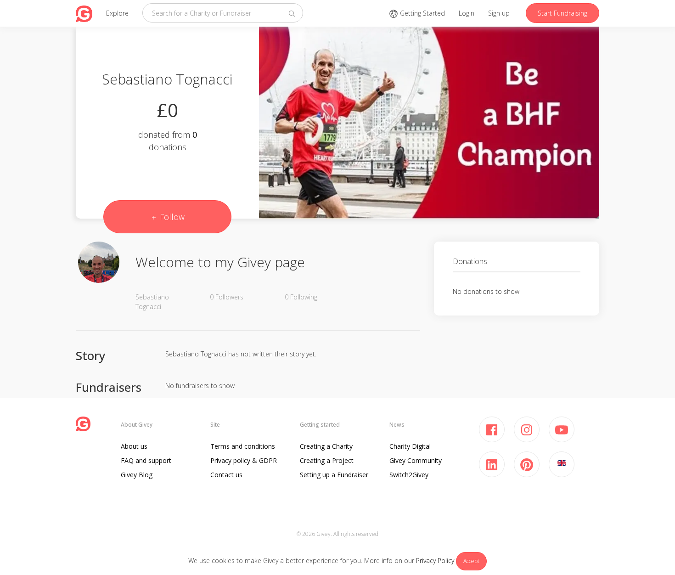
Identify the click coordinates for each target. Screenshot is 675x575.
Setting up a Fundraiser (334, 474)
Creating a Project (327, 460)
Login (466, 13)
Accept (471, 561)
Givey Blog (136, 474)
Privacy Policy (435, 560)
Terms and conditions (242, 446)
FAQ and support (146, 460)
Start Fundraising (562, 13)
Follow (171, 216)
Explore (117, 13)
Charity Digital (410, 446)
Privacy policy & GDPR (243, 460)
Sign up (499, 13)
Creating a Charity (326, 446)
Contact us (226, 474)
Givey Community (415, 460)
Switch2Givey (408, 474)
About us (134, 446)
